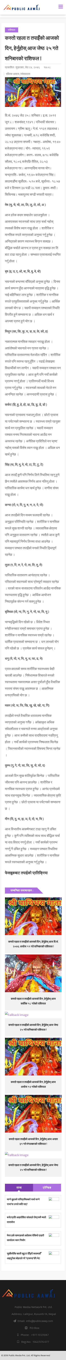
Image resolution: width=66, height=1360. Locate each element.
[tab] (19, 1187)
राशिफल (11, 30)
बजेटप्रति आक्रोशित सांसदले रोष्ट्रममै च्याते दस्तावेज (26, 1219)
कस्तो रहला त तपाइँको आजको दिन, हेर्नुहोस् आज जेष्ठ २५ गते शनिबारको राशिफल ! (33, 1027)
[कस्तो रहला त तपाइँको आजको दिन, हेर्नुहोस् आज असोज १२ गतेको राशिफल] (33, 1056)
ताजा (19, 1187)
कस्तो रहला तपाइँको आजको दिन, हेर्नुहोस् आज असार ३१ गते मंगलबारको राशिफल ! (33, 1141)
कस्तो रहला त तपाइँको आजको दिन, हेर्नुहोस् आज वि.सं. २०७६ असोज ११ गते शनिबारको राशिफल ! (33, 944)
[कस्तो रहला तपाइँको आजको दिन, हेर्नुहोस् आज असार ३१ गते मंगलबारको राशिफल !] (33, 1114)
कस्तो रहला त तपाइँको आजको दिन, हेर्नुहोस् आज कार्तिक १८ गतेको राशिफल (33, 1001)
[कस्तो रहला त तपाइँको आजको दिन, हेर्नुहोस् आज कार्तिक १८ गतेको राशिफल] (33, 973)
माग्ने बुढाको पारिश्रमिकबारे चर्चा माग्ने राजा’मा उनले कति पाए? (23, 1201)
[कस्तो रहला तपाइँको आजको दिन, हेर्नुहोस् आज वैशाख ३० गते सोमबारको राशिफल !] (33, 1015)
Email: (35, 1321)
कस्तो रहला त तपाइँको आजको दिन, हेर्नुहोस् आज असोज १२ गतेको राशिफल (33, 1084)
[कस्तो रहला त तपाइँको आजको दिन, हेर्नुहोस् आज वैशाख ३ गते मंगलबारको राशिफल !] (33, 1155)
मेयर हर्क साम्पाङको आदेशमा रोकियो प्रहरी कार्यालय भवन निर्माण (25, 1237)
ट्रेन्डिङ (47, 1187)
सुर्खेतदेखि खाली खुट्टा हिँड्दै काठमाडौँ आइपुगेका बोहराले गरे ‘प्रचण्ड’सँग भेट (24, 1255)
